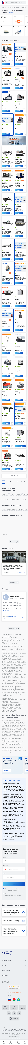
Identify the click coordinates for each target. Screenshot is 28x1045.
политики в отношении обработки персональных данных (13, 1029)
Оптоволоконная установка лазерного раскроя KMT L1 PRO (20, 278)
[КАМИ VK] (9, 1013)
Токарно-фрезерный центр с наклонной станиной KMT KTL (7, 302)
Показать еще (14, 476)
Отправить (14, 884)
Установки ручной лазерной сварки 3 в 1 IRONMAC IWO (20, 302)
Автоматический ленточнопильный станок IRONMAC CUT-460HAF (19, 396)
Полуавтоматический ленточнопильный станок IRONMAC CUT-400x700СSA (20, 349)
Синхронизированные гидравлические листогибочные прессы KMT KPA (7, 279)
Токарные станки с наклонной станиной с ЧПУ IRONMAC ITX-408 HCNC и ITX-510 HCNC (20, 59)
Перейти (12, 542)
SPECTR (5, 494)
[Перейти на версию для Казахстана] (18, 999)
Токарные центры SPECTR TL (19, 186)
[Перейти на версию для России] (9, 999)
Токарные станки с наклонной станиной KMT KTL (7, 60)
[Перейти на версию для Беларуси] (14, 999)
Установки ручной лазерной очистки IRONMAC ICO (19, 442)
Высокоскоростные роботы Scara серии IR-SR (7, 442)
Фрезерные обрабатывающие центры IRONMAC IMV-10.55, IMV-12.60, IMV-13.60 (7, 83)
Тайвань (5, 499)
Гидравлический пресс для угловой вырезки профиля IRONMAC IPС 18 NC (20, 325)
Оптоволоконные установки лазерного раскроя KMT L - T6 (20, 465)
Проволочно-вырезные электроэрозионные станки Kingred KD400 (20, 130)
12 (24, 482)
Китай (24, 499)
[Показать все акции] (12, 44)
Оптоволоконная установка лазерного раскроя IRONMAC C (7, 162)
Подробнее (6, 63)
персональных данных (11, 890)
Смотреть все (13, 628)
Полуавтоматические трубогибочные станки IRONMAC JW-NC (7, 396)
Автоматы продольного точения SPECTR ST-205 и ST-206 (7, 372)
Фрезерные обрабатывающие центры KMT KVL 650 (13, 617)
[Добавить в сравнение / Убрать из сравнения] (12, 64)
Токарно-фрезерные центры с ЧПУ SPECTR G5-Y (20, 162)
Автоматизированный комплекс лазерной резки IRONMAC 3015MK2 (20, 420)
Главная (4, 7)
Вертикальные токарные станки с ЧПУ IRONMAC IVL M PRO (7, 130)
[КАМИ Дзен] (19, 1013)
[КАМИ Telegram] (14, 1013)
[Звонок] (10, 1042)
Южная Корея (15, 499)
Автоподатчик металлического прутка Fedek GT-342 (7, 419)
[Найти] (7, 2)
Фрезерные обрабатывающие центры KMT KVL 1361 (7, 465)
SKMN (18, 494)
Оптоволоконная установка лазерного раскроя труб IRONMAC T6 (7, 232)
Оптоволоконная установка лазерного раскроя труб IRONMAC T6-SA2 (7, 255)
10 (17, 482)
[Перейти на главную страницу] (3, 2)
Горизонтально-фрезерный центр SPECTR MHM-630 (19, 84)
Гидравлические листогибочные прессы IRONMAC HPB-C (19, 232)
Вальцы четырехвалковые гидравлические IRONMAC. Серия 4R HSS (20, 209)
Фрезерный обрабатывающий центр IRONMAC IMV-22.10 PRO (20, 107)
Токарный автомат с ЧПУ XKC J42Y (20, 371)
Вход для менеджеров (14, 992)
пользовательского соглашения (17, 1030)
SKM (12, 494)
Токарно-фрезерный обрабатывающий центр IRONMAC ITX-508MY (7, 186)
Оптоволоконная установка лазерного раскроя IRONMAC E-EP (20, 255)
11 (21, 482)
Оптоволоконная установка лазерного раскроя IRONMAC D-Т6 (7, 209)
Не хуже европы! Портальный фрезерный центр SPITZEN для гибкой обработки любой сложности (13, 567)
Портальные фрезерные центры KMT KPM (7, 107)
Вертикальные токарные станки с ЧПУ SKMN (7, 326)
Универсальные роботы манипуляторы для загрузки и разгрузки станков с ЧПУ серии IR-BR (7, 349)
